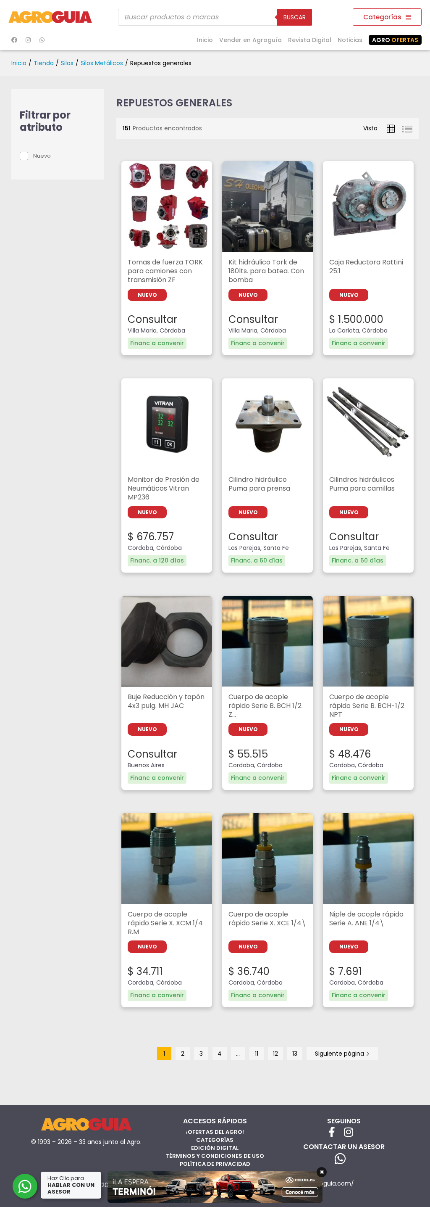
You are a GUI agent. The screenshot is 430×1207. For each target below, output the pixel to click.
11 (256, 1053)
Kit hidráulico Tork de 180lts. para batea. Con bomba (266, 271)
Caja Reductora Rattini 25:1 (366, 267)
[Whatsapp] (42, 40)
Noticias (350, 40)
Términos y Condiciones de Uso (214, 1156)
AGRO (395, 40)
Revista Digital (309, 40)
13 (294, 1053)
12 (275, 1053)
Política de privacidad (215, 1164)
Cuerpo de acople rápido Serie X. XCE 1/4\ (267, 919)
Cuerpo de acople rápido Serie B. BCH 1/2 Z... (265, 706)
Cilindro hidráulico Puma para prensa (259, 484)
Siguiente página (340, 1053)
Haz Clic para (70, 1185)
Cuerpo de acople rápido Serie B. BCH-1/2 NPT (366, 706)
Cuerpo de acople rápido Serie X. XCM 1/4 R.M (165, 923)
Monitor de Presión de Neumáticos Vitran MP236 (163, 488)
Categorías (214, 1140)
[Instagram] (28, 40)
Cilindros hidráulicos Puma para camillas (362, 484)
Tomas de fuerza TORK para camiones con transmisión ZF (165, 271)
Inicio (205, 40)
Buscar (294, 17)
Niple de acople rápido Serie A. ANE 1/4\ (366, 919)
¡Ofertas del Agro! (215, 1132)
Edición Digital (215, 1148)
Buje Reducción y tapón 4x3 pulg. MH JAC (166, 701)
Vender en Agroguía (250, 40)
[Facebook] (14, 40)
